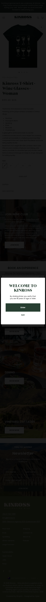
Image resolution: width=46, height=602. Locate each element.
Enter (23, 307)
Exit (23, 315)
